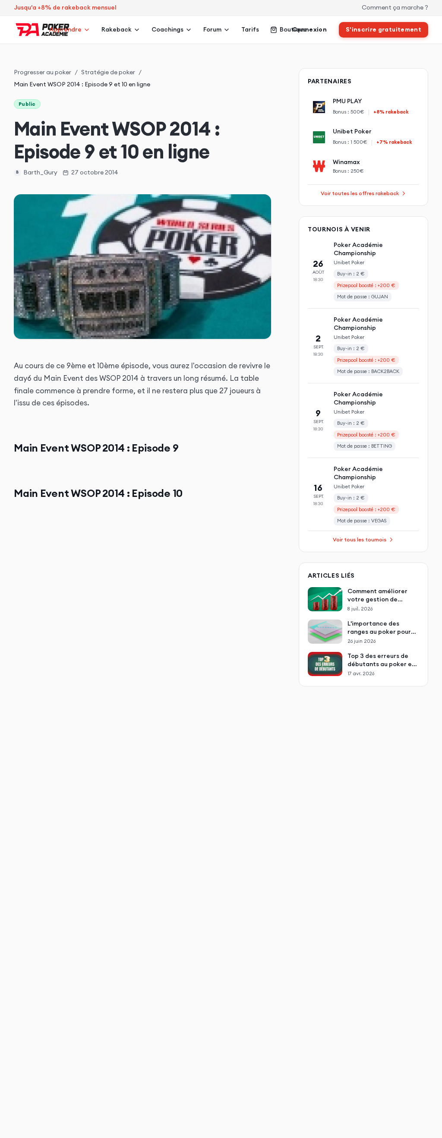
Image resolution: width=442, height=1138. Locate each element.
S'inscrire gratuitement (383, 29)
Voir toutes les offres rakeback (360, 193)
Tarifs (250, 29)
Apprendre (65, 29)
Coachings (167, 29)
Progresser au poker (42, 72)
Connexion (309, 29)
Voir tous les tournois (359, 539)
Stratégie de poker (108, 72)
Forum (212, 29)
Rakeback (116, 29)
